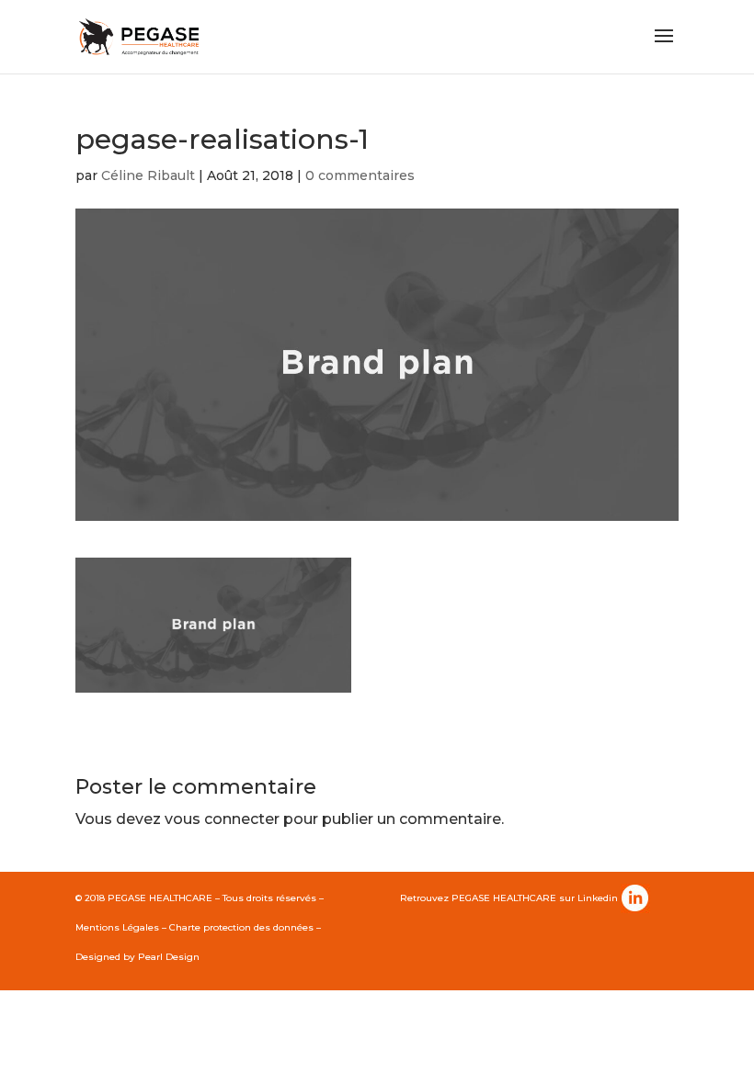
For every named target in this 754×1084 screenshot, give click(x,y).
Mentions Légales (117, 927)
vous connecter (222, 819)
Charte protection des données (241, 927)
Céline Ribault (148, 175)
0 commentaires (360, 175)
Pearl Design (169, 957)
